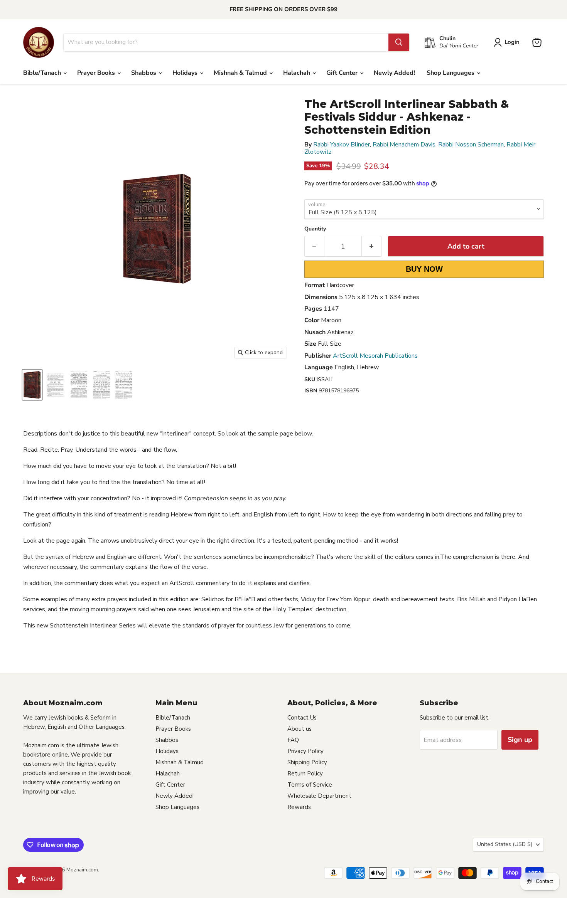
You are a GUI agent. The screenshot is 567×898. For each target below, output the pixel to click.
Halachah (297, 73)
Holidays (185, 73)
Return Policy (305, 773)
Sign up (520, 739)
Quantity (315, 229)
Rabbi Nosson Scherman (471, 144)
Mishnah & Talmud (241, 73)
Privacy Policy (305, 751)
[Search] (398, 42)
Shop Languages (451, 73)
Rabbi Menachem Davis (404, 144)
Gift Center (342, 73)
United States (504, 844)
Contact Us (302, 717)
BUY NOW (424, 269)
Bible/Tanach (42, 73)
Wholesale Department (319, 796)
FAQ (293, 740)
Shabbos (144, 73)
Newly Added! (394, 73)
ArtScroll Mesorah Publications (375, 355)
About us (299, 729)
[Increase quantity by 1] (371, 246)
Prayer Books (96, 73)
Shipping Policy (307, 762)
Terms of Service (309, 785)
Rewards (299, 807)
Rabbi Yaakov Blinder (341, 144)
